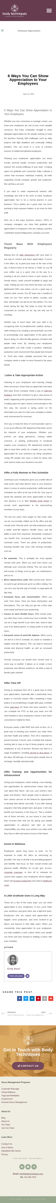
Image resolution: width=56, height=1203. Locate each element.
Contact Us (6, 1144)
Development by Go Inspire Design (28, 1199)
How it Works (7, 1147)
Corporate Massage (10, 1089)
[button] (49, 10)
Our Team (5, 1124)
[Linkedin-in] (22, 1167)
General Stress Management (14, 1102)
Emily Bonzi (13, 968)
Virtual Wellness (8, 1092)
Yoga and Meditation (10, 1095)
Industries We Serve (11, 1151)
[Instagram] (34, 1167)
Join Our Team (7, 1128)
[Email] (27, 976)
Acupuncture (7, 1099)
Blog (3, 1118)
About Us (5, 1121)
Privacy (4, 1154)
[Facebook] (28, 1167)
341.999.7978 (30, 1177)
